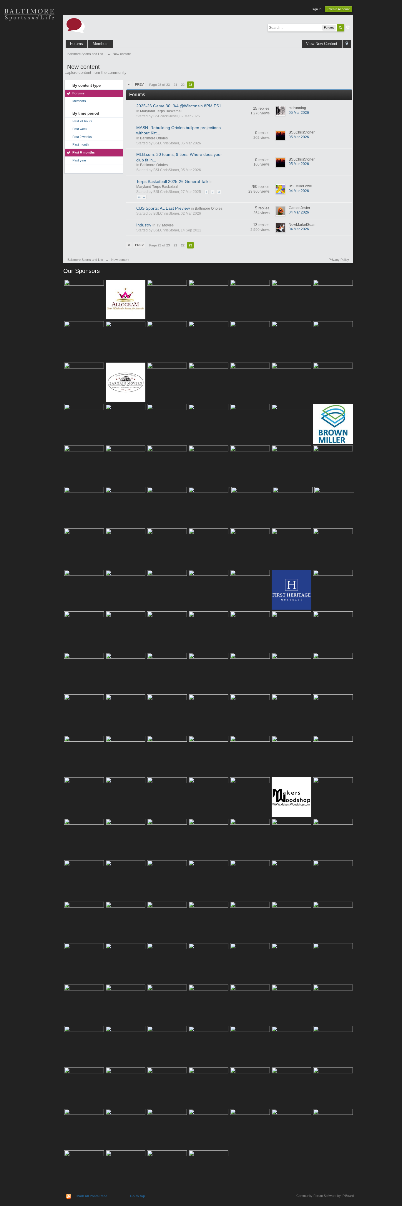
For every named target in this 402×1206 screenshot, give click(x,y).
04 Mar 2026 (299, 191)
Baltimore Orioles (154, 138)
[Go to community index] (75, 25)
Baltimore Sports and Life (85, 259)
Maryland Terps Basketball (161, 111)
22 (183, 84)
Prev (139, 84)
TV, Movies (165, 225)
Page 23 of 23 (159, 84)
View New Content (321, 43)
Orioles (29, 35)
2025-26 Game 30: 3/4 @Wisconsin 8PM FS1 (178, 106)
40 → (141, 197)
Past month (80, 144)
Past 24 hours (82, 121)
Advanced (347, 27)
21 (175, 84)
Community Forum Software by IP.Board (325, 1195)
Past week (79, 129)
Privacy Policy (339, 259)
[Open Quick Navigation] (347, 44)
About (29, 138)
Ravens (29, 56)
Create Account (339, 9)
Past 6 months (83, 152)
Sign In (316, 9)
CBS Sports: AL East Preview (163, 208)
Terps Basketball (29, 76)
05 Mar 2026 (299, 113)
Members (101, 43)
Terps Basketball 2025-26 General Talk (172, 181)
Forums (76, 43)
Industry (143, 225)
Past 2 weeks (82, 137)
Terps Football (29, 97)
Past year (79, 160)
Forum (29, 118)
